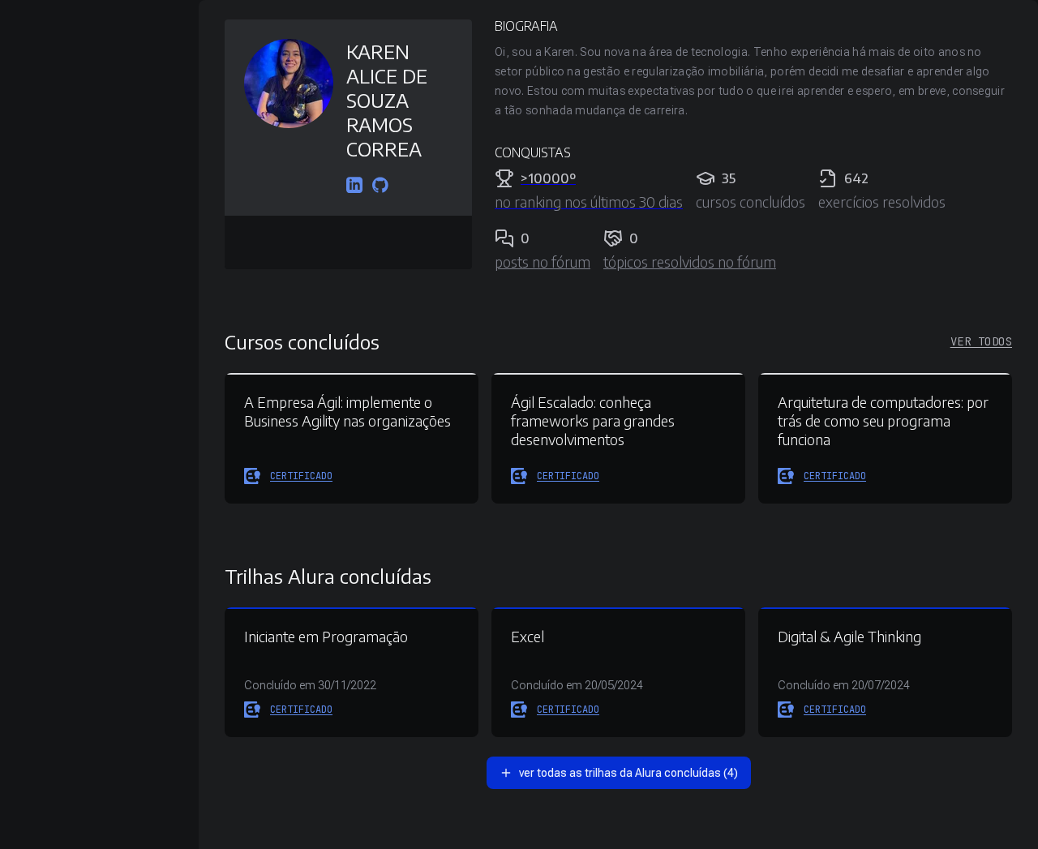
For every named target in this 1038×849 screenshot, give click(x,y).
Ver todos (981, 341)
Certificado (301, 476)
